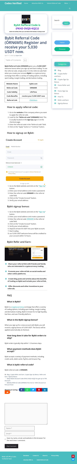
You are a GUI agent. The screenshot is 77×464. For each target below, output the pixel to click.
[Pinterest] (73, 456)
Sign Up (42, 212)
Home (26, 3)
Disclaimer (26, 455)
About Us (45, 455)
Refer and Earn (63, 100)
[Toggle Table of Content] (24, 60)
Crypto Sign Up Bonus (32, 374)
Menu (66, 3)
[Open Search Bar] (69, 8)
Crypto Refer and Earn (17, 374)
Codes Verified (13, 3)
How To (60, 97)
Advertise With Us (37, 3)
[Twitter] (73, 459)
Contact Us (36, 455)
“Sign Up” (42, 186)
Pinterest (62, 49)
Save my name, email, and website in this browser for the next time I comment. (26, 439)
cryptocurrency (18, 307)
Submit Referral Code (54, 3)
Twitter (62, 42)
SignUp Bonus (12, 376)
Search (56, 20)
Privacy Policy (55, 455)
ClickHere (33, 100)
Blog (8, 374)
